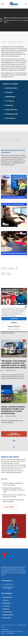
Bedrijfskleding (7, 603)
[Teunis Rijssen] (14, 4)
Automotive (6, 600)
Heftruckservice (7, 617)
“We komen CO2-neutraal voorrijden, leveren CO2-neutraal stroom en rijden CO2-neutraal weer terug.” (14, 364)
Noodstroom (6, 609)
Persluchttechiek (7, 612)
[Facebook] (14, 447)
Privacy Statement (16, 329)
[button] (26, 306)
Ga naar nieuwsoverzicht (14, 434)
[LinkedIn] (14, 440)
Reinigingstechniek (8, 614)
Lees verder (9, 507)
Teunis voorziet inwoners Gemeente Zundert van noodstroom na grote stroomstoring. (13, 410)
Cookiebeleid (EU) (10, 633)
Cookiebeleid (9, 329)
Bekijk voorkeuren (14, 326)
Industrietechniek (7, 597)
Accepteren (14, 318)
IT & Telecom (6, 606)
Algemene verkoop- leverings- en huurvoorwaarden (11, 631)
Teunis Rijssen (9, 625)
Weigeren (14, 322)
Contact (3, 633)
